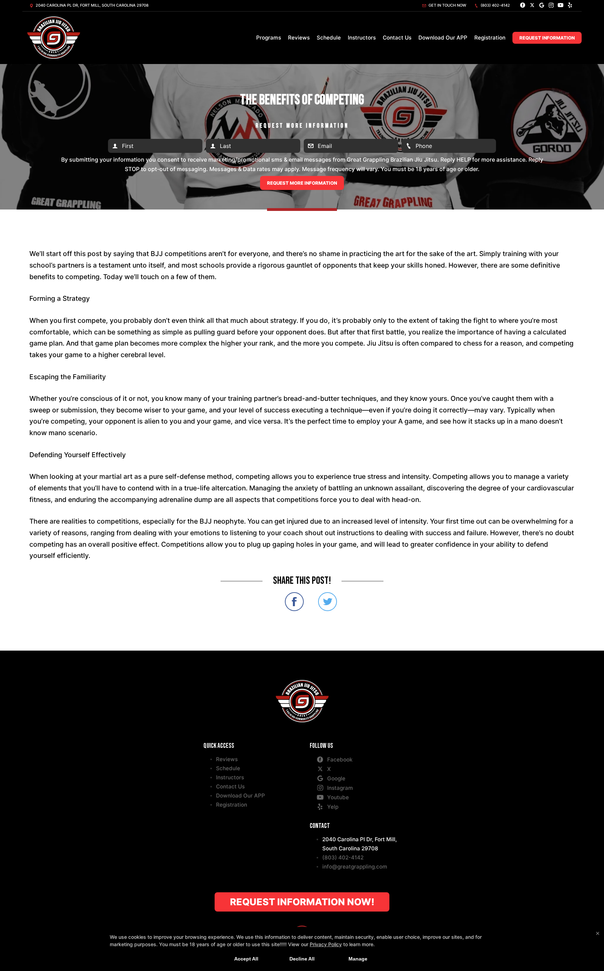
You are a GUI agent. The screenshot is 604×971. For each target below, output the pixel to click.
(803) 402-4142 (495, 5)
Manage (357, 959)
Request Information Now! (302, 901)
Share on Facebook (294, 601)
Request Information (547, 38)
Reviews (299, 37)
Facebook (340, 759)
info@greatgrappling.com (354, 866)
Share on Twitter (327, 601)
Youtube (338, 797)
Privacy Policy (326, 944)
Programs (268, 37)
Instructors (362, 37)
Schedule (329, 37)
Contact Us (397, 37)
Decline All (302, 959)
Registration (489, 37)
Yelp (332, 806)
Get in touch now (446, 5)
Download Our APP (442, 37)
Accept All (246, 959)
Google (336, 778)
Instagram (340, 788)
